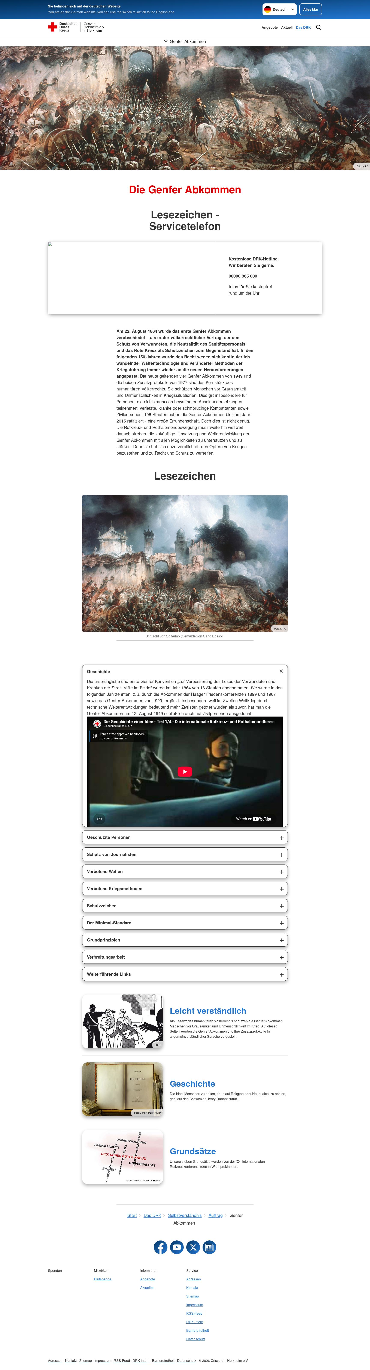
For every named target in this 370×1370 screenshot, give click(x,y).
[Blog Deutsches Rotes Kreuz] (209, 1247)
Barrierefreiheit (197, 1330)
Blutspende (102, 1279)
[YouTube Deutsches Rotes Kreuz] (177, 1247)
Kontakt (192, 1287)
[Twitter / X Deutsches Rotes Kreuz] (193, 1247)
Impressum (194, 1304)
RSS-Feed (194, 1313)
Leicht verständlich (208, 1010)
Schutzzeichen (101, 905)
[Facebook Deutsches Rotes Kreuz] (160, 1247)
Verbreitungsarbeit (106, 957)
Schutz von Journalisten (111, 854)
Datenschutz (195, 1338)
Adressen (193, 1279)
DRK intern (194, 1321)
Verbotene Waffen (105, 871)
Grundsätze (193, 1151)
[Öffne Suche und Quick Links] (318, 27)
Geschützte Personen (109, 837)
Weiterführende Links (109, 974)
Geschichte (98, 671)
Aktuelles (147, 1287)
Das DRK (303, 27)
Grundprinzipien (103, 940)
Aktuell (286, 27)
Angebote (270, 27)
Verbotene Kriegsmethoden (114, 888)
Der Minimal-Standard (109, 922)
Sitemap (192, 1296)
